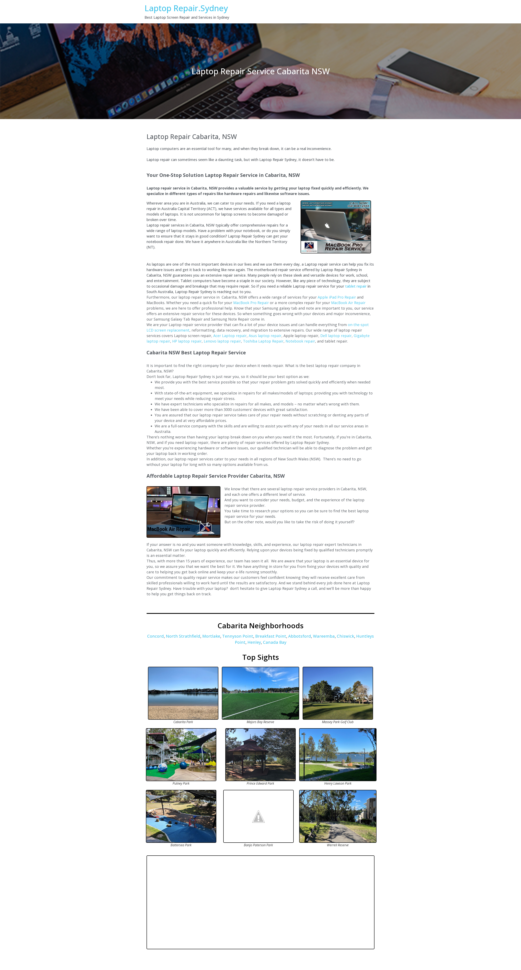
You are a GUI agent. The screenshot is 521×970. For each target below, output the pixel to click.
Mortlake (211, 636)
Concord (155, 636)
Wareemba (324, 636)
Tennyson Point (237, 636)
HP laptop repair (187, 341)
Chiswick (345, 636)
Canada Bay (274, 642)
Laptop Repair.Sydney (186, 8)
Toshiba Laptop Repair (263, 341)
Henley (254, 642)
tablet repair (356, 286)
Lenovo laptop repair (222, 341)
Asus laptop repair (265, 335)
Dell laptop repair (336, 335)
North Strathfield (183, 636)
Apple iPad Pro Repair (337, 297)
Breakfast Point (270, 636)
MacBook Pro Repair (251, 302)
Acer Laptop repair (230, 335)
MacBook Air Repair (348, 302)
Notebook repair (300, 341)
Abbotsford (299, 636)
